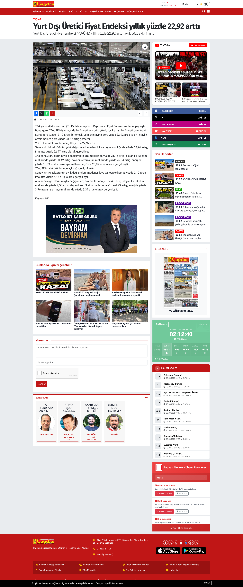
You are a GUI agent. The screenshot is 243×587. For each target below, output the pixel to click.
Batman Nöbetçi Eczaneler (51, 564)
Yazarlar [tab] (42, 397)
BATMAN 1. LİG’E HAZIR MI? (114, 407)
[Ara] (204, 12)
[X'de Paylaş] (41, 113)
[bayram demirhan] (91, 229)
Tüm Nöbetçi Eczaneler (182, 528)
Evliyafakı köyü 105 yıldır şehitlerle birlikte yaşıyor (190, 223)
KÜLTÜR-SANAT (183, 203)
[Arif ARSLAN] (46, 422)
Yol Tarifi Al (183, 493)
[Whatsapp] (191, 542)
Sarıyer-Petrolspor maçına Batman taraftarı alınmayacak (188, 195)
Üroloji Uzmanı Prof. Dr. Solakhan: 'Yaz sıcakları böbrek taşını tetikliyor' (91, 326)
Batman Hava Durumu (93, 564)
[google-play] (194, 550)
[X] (170, 542)
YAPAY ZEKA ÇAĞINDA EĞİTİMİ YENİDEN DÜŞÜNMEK (69, 407)
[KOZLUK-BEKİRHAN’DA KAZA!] (53, 279)
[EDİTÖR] (114, 422)
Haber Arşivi (175, 570)
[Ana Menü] (208, 12)
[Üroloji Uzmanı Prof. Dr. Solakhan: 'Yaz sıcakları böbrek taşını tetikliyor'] (92, 310)
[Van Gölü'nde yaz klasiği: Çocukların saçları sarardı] (92, 279)
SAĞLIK (73, 11)
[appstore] (168, 550)
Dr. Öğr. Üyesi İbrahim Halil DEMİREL (91, 436)
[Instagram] (176, 542)
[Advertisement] (21, 60)
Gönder (42, 383)
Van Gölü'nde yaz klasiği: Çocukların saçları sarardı (87, 293)
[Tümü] (206, 154)
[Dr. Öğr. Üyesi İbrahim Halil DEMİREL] (92, 422)
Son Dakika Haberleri (136, 570)
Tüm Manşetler (89, 570)
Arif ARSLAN (46, 434)
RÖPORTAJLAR (135, 11)
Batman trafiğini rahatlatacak (187, 167)
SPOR (108, 11)
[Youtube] (181, 542)
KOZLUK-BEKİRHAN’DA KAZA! (52, 292)
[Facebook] (165, 542)
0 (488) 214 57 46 (165, 493)
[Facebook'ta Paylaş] (36, 113)
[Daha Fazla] (52, 113)
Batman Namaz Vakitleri (138, 564)
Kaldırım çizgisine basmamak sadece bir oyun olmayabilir (127, 293)
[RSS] (196, 542)
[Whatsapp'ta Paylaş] (46, 113)
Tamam (207, 583)
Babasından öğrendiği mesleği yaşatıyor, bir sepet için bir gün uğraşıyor (190, 209)
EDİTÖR (114, 434)
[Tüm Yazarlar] (146, 397)
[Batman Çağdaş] (43, 4)
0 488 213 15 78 (104, 549)
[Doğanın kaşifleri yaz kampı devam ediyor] (130, 310)
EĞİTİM (83, 11)
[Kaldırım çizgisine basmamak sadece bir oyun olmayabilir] (130, 279)
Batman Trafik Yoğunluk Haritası (184, 564)
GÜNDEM (38, 11)
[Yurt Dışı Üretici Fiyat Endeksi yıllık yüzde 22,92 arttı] (91, 76)
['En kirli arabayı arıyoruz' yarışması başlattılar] (53, 310)
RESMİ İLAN (96, 11)
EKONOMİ (119, 11)
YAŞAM (63, 11)
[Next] (186, 542)
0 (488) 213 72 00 (165, 511)
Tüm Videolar (199, 45)
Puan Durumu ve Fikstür (50, 570)
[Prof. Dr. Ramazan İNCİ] (69, 422)
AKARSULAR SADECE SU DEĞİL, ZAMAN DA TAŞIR (91, 407)
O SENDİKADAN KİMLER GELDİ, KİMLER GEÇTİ (46, 407)
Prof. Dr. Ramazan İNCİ (69, 436)
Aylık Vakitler (162, 359)
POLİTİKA (51, 11)
